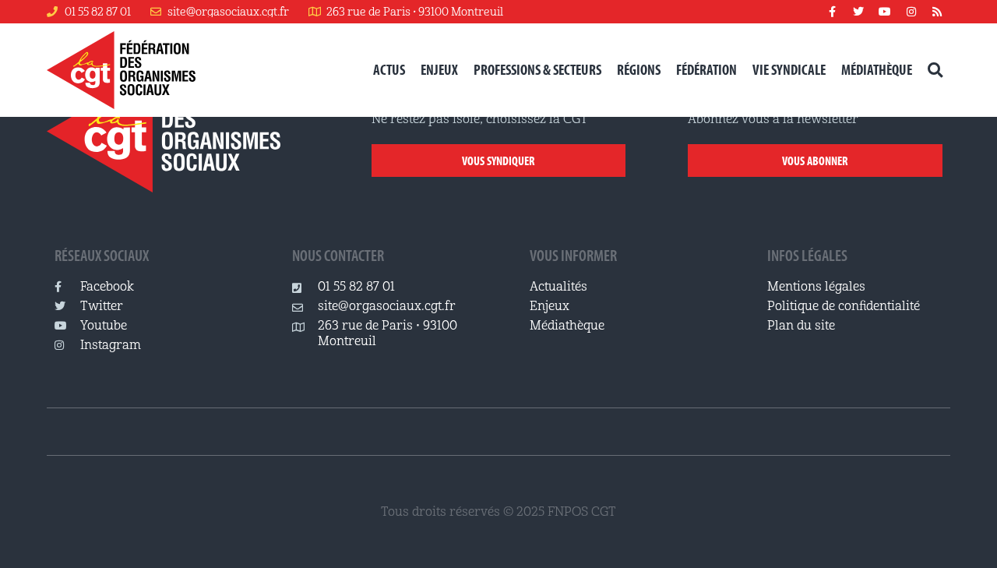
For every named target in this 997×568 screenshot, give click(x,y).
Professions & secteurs (537, 69)
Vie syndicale (789, 69)
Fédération (706, 69)
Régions (639, 69)
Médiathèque (876, 69)
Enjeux (439, 69)
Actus (389, 69)
